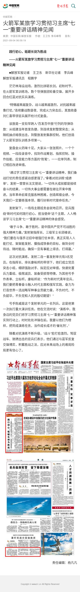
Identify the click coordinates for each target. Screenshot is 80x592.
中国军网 (7, 16)
